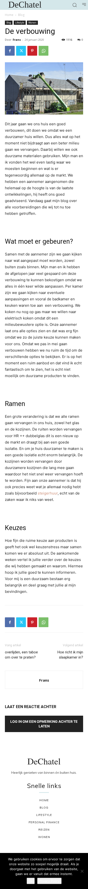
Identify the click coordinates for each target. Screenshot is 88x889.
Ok (31, 881)
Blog (21, 15)
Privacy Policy (49, 881)
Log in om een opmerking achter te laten (44, 723)
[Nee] (81, 871)
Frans (17, 39)
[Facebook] (10, 51)
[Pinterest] (32, 51)
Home (9, 15)
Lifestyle (19, 22)
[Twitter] (21, 51)
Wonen (32, 22)
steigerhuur (48, 493)
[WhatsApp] (43, 51)
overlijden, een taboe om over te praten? (21, 655)
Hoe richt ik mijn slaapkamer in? (70, 655)
